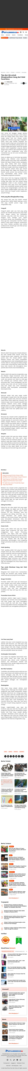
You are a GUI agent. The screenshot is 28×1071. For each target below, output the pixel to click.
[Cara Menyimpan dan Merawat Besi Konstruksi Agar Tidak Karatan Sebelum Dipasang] (21, 767)
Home (2, 35)
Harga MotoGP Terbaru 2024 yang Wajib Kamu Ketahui (17, 1000)
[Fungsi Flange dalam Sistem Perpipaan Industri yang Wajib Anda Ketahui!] (7, 767)
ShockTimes (7, 1068)
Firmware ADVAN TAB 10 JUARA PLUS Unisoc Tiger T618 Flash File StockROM (17, 981)
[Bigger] (26, 83)
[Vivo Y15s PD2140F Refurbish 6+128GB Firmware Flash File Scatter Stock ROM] (4, 969)
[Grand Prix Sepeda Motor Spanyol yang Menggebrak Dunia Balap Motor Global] (5, 995)
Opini (11, 855)
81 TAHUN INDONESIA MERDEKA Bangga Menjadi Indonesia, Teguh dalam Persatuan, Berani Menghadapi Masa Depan (18, 884)
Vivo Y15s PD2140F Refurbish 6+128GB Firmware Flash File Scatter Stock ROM (17, 968)
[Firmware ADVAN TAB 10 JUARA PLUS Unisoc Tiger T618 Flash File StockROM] (4, 982)
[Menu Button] (26, 32)
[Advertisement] (14, 14)
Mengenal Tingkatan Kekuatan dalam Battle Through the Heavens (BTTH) (14, 911)
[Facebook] (8, 756)
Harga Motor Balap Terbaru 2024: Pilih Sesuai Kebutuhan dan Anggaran (16, 1007)
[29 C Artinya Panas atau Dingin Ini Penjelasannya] (7, 799)
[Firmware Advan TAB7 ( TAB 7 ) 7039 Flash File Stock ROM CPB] (4, 962)
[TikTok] (14, 1060)
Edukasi (10, 751)
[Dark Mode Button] (20, 32)
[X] (11, 756)
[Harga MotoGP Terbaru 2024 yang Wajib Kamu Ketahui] (5, 1001)
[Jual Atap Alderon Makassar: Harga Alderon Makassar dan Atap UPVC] (4, 892)
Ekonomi (11, 846)
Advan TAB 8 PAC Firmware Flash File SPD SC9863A (16, 974)
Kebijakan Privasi (21, 1063)
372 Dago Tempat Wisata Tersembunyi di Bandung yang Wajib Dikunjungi (20, 806)
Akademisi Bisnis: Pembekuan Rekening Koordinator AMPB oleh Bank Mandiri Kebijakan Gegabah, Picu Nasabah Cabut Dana (17, 858)
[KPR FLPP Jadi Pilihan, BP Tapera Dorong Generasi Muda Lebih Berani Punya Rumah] (4, 849)
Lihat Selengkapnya (13, 898)
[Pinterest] (16, 756)
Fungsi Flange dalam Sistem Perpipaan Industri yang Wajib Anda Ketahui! (7, 774)
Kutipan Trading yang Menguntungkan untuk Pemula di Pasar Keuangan (14, 923)
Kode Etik (8, 1065)
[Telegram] (13, 756)
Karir (21, 1065)
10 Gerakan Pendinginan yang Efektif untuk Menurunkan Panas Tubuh (21, 790)
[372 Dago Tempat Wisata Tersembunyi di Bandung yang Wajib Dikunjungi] (21, 799)
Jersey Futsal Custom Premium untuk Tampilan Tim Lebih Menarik (17, 1030)
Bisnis (5, 751)
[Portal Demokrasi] (10, 32)
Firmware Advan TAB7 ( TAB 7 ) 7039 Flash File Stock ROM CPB (16, 961)
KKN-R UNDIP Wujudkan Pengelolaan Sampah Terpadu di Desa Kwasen (17, 866)
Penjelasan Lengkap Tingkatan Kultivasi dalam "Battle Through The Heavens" (15, 928)
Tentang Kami (6, 1063)
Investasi (16, 751)
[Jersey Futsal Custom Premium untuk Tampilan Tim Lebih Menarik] (5, 1031)
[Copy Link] (5, 756)
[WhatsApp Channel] (20, 1060)
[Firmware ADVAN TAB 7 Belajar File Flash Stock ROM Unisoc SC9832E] (4, 956)
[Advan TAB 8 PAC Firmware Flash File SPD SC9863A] (4, 976)
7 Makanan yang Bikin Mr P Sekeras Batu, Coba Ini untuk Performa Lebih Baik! (7, 790)
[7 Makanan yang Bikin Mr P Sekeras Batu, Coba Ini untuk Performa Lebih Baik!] (7, 783)
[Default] (24, 83)
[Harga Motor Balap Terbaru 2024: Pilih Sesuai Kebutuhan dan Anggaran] (5, 1008)
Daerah (13, 35)
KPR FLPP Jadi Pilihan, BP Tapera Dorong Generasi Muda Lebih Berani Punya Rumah (17, 850)
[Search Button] (23, 32)
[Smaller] (21, 83)
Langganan (13, 1063)
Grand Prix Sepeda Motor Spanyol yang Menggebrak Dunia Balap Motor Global (17, 994)
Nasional (8, 35)
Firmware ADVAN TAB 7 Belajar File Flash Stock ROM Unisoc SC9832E (17, 954)
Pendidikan (20, 35)
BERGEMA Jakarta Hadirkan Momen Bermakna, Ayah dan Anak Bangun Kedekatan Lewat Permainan (17, 875)
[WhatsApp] (19, 756)
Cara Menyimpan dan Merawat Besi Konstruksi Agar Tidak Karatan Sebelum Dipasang (20, 774)
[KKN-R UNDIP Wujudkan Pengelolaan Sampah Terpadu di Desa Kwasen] (4, 866)
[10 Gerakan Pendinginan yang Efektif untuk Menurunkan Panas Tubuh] (21, 783)
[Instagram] (7, 1060)
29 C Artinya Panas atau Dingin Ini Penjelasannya (7, 806)
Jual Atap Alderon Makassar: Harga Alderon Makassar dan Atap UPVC (17, 892)
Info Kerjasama (15, 1065)
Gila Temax (15, 1068)
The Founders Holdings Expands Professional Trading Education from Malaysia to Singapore (16, 1037)
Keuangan (22, 751)
